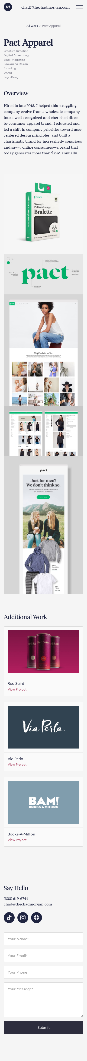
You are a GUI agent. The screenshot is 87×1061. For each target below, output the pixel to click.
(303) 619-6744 (16, 898)
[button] (79, 7)
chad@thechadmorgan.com (45, 7)
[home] (8, 7)
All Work (32, 26)
